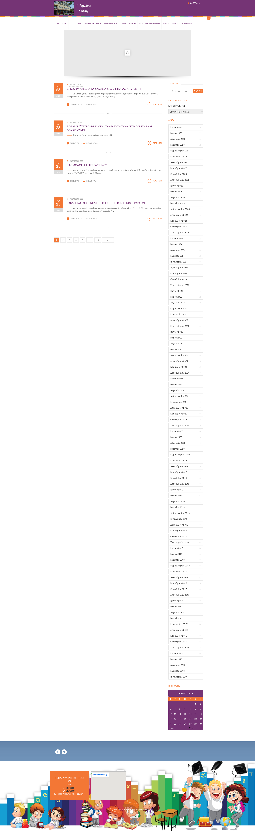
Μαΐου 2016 (176, 659)
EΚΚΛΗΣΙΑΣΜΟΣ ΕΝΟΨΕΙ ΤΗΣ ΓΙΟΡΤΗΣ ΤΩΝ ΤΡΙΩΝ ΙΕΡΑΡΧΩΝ (106, 203)
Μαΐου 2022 (176, 337)
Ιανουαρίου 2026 (179, 156)
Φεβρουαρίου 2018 (180, 565)
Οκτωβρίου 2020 (178, 419)
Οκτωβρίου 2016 (178, 641)
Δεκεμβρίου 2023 (179, 267)
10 (97, 240)
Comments (74, 104)
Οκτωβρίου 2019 (178, 478)
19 (179, 719)
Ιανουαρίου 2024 (179, 261)
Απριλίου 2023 (177, 302)
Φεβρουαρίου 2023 (180, 308)
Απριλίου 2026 (177, 138)
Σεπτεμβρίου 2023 (179, 285)
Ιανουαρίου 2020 (179, 460)
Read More (157, 104)
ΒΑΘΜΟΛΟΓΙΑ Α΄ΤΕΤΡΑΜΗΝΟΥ (87, 165)
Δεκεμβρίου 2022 (179, 320)
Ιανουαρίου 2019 (179, 518)
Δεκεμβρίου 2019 (179, 466)
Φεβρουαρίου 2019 (180, 513)
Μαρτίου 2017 (177, 618)
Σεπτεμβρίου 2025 (179, 179)
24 (170, 724)
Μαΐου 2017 (176, 606)
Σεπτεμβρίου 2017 (179, 594)
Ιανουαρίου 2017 (179, 624)
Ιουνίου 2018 (176, 548)
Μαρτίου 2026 (177, 144)
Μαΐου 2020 (176, 437)
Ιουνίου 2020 (176, 431)
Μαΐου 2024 (176, 244)
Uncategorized (76, 84)
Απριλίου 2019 (177, 501)
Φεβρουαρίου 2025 (180, 209)
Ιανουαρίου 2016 (179, 676)
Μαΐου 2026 (176, 133)
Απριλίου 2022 (177, 343)
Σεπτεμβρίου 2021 (179, 372)
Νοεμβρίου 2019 (178, 472)
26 (179, 724)
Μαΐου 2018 (176, 554)
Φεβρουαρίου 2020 (180, 454)
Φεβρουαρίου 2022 (180, 355)
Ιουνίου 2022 (176, 331)
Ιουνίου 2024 (176, 238)
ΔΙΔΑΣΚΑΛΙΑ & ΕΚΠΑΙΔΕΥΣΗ (149, 23)
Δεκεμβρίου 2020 (179, 407)
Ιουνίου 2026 (176, 127)
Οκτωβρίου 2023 (178, 279)
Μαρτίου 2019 (177, 507)
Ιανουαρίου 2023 (179, 314)
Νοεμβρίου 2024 (178, 220)
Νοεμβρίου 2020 (178, 413)
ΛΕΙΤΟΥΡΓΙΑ (61, 23)
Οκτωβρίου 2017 (178, 589)
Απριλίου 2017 (177, 612)
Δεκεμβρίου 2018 (179, 524)
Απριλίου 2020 (177, 442)
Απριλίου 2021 (177, 390)
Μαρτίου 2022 (177, 349)
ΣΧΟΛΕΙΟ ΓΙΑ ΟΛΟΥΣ (128, 23)
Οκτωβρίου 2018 (178, 536)
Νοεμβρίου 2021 (178, 366)
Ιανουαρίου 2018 (179, 571)
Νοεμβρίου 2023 (178, 273)
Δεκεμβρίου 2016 (179, 629)
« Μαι (172, 728)
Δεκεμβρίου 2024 (179, 214)
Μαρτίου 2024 (177, 255)
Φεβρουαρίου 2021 (180, 396)
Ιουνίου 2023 (176, 290)
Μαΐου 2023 (176, 296)
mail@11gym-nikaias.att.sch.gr (71, 793)
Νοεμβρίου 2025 (178, 168)
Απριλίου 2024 (177, 250)
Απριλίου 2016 (177, 665)
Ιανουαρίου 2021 (179, 402)
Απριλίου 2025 (177, 197)
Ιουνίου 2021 (176, 378)
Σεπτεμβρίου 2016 (179, 647)
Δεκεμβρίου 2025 (179, 162)
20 (185, 719)
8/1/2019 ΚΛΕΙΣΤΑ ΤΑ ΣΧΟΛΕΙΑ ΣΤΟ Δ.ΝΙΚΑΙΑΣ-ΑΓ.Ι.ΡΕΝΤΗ (104, 89)
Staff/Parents (195, 3)
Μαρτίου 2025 (177, 203)
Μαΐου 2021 (176, 384)
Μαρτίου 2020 (177, 448)
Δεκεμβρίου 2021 (179, 361)
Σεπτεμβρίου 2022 (179, 326)
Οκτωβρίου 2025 (178, 174)
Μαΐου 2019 (176, 495)
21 (190, 719)
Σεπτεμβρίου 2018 (179, 542)
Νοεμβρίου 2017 (178, 583)
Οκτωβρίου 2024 (178, 226)
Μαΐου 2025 (176, 191)
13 (185, 714)
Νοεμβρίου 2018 (178, 530)
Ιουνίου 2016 (176, 653)
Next (108, 240)
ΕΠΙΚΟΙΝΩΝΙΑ (187, 23)
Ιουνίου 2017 (176, 600)
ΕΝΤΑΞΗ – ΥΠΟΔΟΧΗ (93, 23)
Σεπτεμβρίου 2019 (179, 483)
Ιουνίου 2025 (176, 185)
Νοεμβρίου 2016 (178, 635)
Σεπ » (192, 728)
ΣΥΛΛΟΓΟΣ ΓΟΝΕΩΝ (170, 23)
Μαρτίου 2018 (177, 559)
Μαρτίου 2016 (177, 670)
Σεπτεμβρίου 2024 (179, 232)
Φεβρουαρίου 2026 (180, 150)
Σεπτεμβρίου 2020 (179, 425)
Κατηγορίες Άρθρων (176, 106)
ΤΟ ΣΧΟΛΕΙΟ (76, 23)
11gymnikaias (91, 104)
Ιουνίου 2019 (176, 489)
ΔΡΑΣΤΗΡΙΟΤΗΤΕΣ (111, 23)
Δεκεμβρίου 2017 (179, 577)
